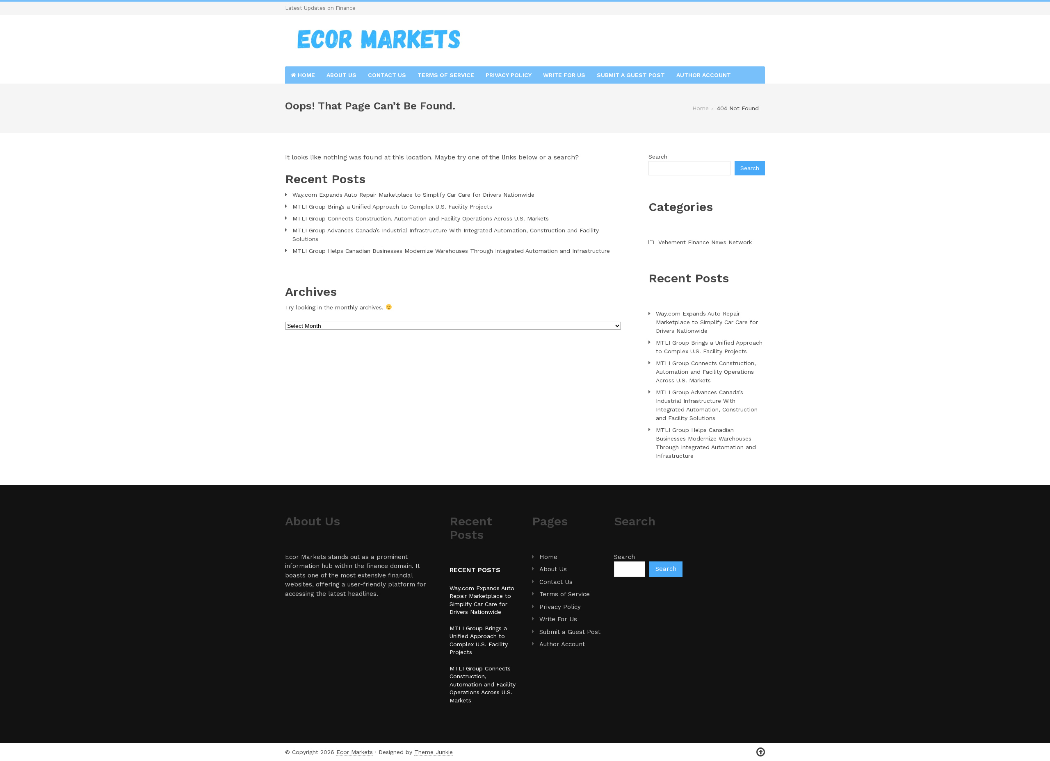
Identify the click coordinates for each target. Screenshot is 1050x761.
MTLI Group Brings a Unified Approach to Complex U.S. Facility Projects (392, 206)
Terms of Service (446, 75)
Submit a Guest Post (631, 75)
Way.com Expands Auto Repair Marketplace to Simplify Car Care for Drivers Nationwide (413, 194)
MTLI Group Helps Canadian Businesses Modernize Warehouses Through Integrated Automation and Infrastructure (451, 251)
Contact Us (387, 75)
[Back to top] (760, 752)
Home (305, 75)
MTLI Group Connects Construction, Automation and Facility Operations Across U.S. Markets (420, 218)
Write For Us (564, 75)
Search (657, 156)
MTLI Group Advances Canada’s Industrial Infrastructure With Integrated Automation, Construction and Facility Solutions (445, 234)
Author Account (703, 75)
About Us (341, 75)
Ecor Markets (354, 752)
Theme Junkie (433, 752)
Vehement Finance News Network (705, 242)
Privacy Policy (509, 75)
